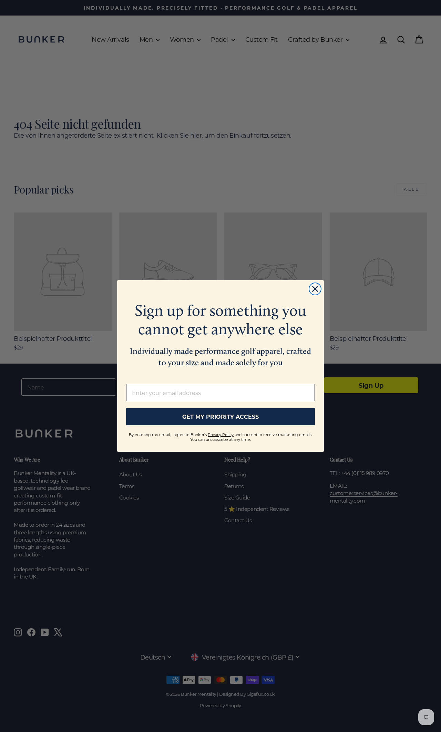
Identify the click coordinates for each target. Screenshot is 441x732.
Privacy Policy (221, 434)
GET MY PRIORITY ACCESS (220, 416)
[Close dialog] (315, 289)
